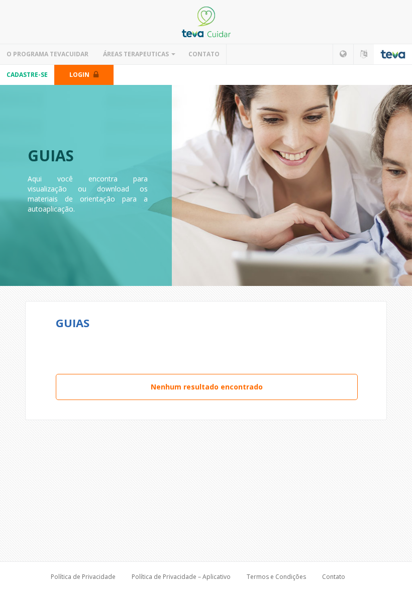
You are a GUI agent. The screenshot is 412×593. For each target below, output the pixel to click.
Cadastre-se (27, 74)
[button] (343, 54)
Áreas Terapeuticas (135, 54)
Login (80, 74)
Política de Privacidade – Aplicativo (181, 576)
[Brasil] (206, 22)
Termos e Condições (276, 576)
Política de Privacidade (83, 576)
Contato (204, 54)
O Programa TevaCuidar (47, 54)
